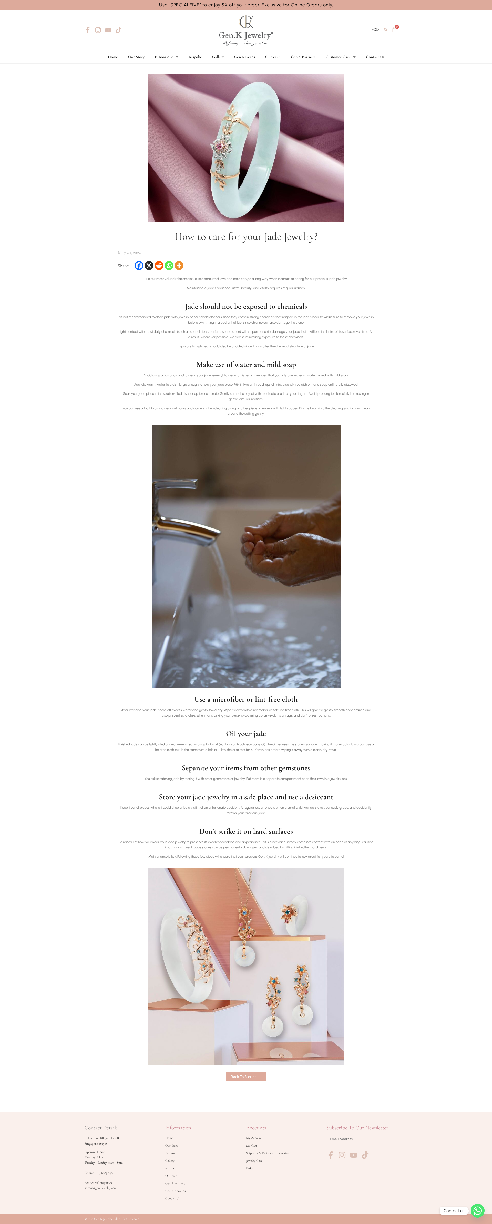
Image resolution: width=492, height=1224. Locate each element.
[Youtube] (108, 30)
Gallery (218, 56)
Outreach (273, 56)
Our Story (136, 56)
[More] (179, 265)
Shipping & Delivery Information (268, 1153)
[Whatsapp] (169, 265)
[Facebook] (139, 265)
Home (113, 56)
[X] (149, 265)
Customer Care (338, 56)
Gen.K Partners (303, 56)
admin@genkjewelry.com (101, 1188)
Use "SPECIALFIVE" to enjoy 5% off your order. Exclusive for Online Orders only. (246, 5)
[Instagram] (98, 30)
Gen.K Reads (244, 56)
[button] (386, 29)
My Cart (251, 1146)
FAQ (249, 1168)
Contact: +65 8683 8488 (99, 1173)
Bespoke (195, 56)
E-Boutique (164, 56)
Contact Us (375, 56)
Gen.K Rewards (175, 1191)
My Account (254, 1138)
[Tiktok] (118, 30)
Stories (169, 1168)
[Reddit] (159, 265)
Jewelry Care (254, 1161)
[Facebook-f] (88, 30)
